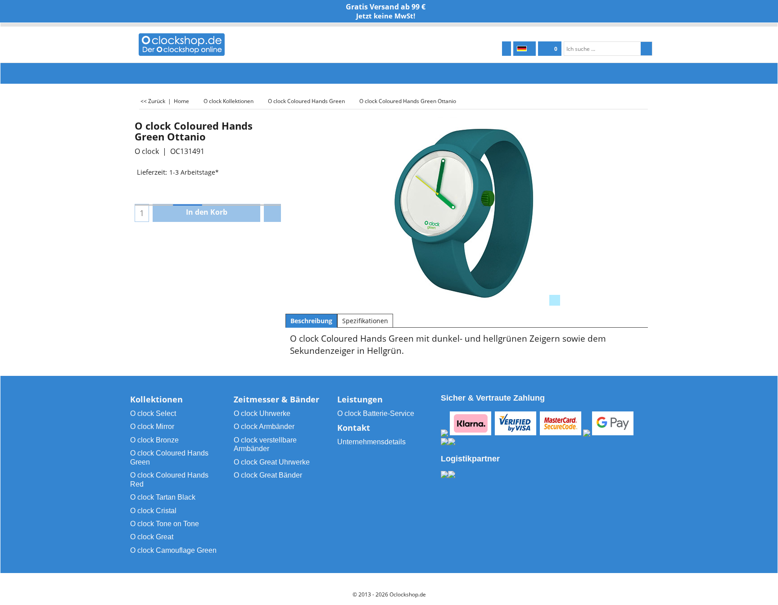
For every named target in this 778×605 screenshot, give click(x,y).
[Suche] (646, 48)
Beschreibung (311, 320)
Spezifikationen (365, 320)
